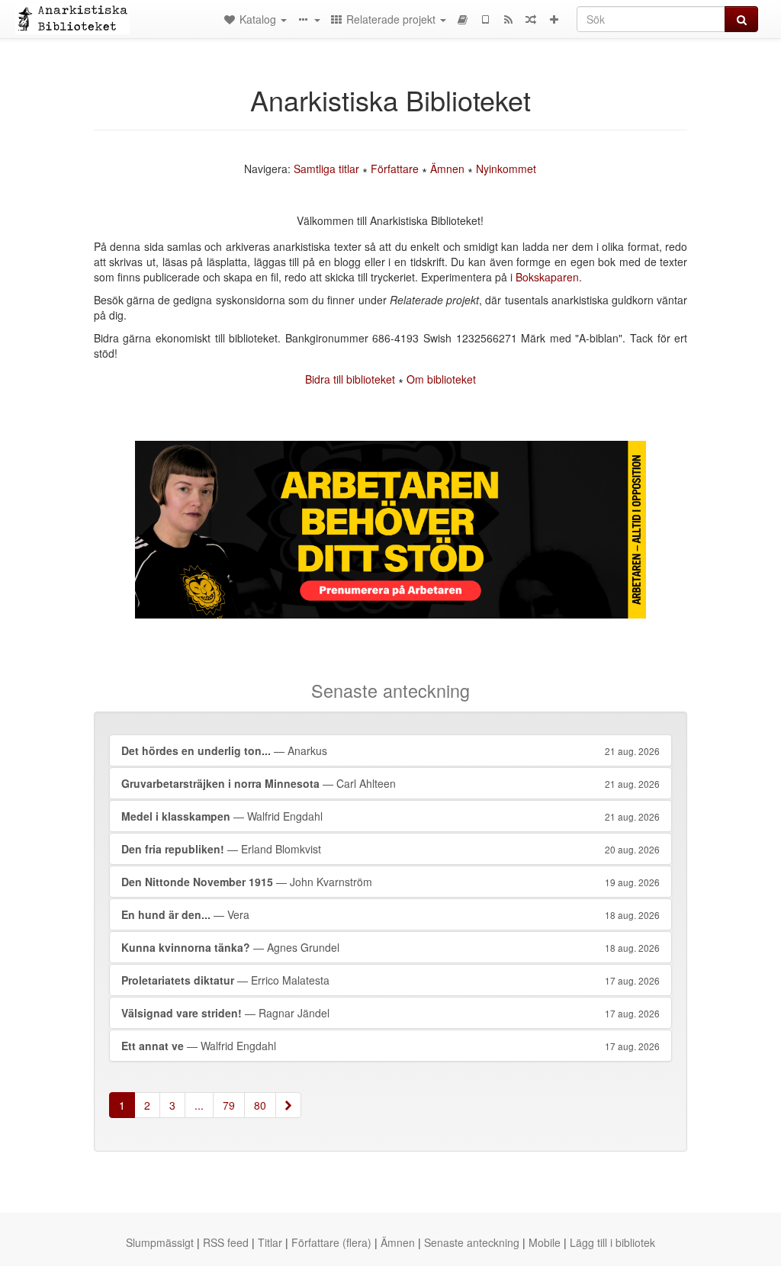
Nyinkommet (506, 168)
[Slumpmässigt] (530, 19)
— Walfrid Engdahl (390, 816)
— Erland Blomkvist (390, 848)
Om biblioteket (441, 379)
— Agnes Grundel (390, 947)
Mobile (545, 1242)
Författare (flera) (331, 1242)
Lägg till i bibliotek (612, 1242)
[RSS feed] (508, 19)
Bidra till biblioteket (350, 379)
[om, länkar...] (308, 19)
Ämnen (447, 168)
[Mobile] (485, 19)
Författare (395, 168)
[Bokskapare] (462, 19)
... (199, 1105)
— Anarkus (390, 750)
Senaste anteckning (471, 1242)
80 (260, 1105)
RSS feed (226, 1242)
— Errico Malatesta (390, 980)
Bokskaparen (547, 276)
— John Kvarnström (390, 881)
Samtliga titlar (326, 168)
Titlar (270, 1242)
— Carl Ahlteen (390, 783)
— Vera (390, 914)
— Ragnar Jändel (390, 1012)
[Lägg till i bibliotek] (553, 19)
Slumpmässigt (160, 1242)
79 (229, 1105)
